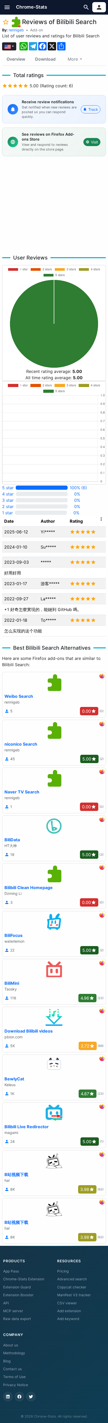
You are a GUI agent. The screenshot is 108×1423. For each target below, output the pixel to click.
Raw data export (17, 1319)
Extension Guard (17, 1287)
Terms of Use (14, 1377)
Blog (6, 1361)
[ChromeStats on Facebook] (19, 1396)
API (6, 1303)
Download (45, 59)
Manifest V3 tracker (74, 1295)
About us (10, 1345)
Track (93, 109)
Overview (16, 59)
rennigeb (16, 30)
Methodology (14, 1353)
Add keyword (68, 1319)
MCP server (13, 1311)
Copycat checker (71, 1287)
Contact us (12, 1369)
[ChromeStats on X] (31, 1396)
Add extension (69, 1311)
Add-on (36, 30)
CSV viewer (67, 1303)
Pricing (63, 1271)
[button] (7, 7)
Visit (94, 142)
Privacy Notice (15, 1385)
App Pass (11, 1271)
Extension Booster (18, 1295)
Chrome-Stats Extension (23, 1279)
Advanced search (72, 1279)
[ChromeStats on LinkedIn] (8, 1396)
